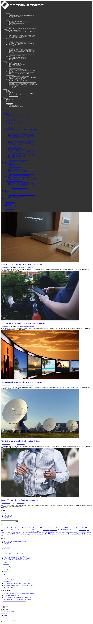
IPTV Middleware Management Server (17, 64)
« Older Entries (4, 507)
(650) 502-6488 (10, 611)
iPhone (70, 527)
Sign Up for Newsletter (8, 587)
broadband (18, 527)
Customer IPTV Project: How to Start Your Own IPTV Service (22, 93)
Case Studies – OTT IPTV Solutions (13, 44)
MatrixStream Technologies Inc (81, 532)
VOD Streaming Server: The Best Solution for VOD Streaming (17, 599)
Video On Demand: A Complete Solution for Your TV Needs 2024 (22, 382)
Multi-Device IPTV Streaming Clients (14, 79)
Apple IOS (13, 527)
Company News (6, 513)
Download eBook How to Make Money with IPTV (19, 21)
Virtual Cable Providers (84, 534)
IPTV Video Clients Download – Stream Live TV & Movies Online (23, 28)
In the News (11, 22)
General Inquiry (9, 99)
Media (7, 20)
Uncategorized (6, 518)
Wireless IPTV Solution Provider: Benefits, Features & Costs (21, 43)
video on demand (72, 534)
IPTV (75, 527)
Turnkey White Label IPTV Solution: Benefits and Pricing (21, 42)
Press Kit (11, 26)
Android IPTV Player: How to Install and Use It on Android (21, 83)
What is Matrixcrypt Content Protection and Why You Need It (22, 36)
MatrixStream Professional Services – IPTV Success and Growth (18, 585)
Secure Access (9, 27)
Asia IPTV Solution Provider (15, 47)
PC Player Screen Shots (17, 87)
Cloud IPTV (25, 527)
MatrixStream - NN (6, 267)
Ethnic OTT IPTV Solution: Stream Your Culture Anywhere (21, 51)
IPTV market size (37, 530)
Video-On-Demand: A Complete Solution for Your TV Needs (20, 441)
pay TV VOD (30, 534)
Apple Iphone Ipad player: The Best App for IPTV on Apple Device (23, 84)
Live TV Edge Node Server (15, 65)
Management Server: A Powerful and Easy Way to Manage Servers (18, 593)
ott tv (21, 534)
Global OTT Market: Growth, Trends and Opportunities (19, 500)
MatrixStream (61, 532)
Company (5, 11)
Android (9, 527)
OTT (4, 534)
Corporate (8, 13)
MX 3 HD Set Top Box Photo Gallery (17, 78)
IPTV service (62, 530)
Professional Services (10, 56)
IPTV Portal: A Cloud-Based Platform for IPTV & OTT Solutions (17, 558)
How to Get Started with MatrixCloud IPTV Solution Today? (22, 33)
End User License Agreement (15, 16)
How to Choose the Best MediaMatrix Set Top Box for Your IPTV (23, 77)
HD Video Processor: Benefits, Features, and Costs (19, 73)
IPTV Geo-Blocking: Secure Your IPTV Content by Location (16, 557)
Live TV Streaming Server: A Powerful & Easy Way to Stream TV (18, 597)
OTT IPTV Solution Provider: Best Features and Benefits (15, 541)
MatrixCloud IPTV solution (37, 532)
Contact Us (5, 98)
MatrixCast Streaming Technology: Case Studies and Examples (22, 35)
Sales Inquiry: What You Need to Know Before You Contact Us (17, 578)
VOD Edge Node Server (14, 66)
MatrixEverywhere (53, 532)
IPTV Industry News (30, 267)
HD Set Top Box (44, 527)
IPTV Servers (9, 62)
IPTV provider (53, 530)
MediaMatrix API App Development (16, 59)
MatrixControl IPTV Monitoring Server (17, 69)
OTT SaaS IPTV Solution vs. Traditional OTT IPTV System (22, 54)
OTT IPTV (16, 534)
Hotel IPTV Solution (13, 52)
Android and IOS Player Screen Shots (20, 86)
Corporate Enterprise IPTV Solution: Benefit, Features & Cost (22, 49)
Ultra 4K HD (63, 534)
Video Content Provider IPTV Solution (17, 55)
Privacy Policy (12, 18)
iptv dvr (79, 527)
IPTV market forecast (10, 530)
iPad (68, 527)
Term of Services (12, 17)
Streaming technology (37, 534)
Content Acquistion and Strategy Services (17, 57)
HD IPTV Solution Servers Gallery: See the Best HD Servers (22, 70)
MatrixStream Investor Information (16, 23)
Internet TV (64, 527)
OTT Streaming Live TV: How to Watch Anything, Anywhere (17, 579)
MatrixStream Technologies (69, 532)
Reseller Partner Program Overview (16, 94)
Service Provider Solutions (11, 38)
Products (5, 61)
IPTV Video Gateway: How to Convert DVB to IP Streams (21, 72)
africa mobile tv (4, 527)
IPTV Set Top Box (10, 75)
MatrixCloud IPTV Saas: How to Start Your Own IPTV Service (22, 31)
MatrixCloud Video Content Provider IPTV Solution (20, 41)
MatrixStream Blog (13, 24)
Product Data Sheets (13, 96)
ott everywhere (9, 534)
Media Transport (9, 71)
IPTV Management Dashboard (15, 63)
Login (7, 90)
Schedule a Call (9, 103)
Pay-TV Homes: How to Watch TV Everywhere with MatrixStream (23, 323)
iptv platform (46, 530)
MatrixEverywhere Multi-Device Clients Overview (19, 80)
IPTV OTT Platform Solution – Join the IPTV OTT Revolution (22, 40)
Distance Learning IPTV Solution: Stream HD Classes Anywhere (22, 50)
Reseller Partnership (10, 101)
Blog (4, 97)
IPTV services (73, 530)
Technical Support (10, 107)
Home (4, 10)
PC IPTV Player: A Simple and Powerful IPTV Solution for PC (22, 82)
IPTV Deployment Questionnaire (16, 106)
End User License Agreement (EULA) (11, 546)
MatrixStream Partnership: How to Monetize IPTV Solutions (17, 583)
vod (2, 535)
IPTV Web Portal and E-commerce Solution (18, 58)
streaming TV (45, 534)
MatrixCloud (24, 532)
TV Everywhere (54, 534)
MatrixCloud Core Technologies (13, 30)
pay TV (25, 534)
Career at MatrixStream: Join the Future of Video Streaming (21, 15)
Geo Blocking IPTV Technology (16, 37)
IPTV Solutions (82, 530)
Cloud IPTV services (34, 527)
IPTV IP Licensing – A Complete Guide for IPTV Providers (21, 34)
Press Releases (6, 517)
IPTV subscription (9, 532)
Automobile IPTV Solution (15, 48)
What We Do (6, 29)
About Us (11, 14)
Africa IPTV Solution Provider (15, 45)
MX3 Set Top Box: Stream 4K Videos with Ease (19, 76)
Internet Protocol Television (54, 527)
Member (5, 89)
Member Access (9, 92)
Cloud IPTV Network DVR (15, 68)
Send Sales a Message (13, 105)
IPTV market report (25, 530)
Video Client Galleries (13, 85)
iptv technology (17, 532)
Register (8, 91)
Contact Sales (9, 104)
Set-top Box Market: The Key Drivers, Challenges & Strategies (21, 264)
